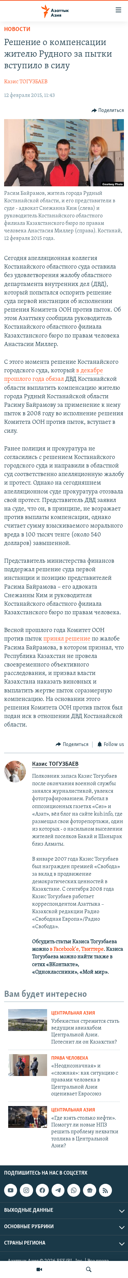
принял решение (66, 639)
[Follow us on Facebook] (42, 1190)
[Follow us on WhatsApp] (73, 1190)
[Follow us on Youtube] (10, 1190)
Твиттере (92, 949)
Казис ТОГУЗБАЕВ (25, 82)
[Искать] (89, 1269)
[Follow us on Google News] (89, 1190)
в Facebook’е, (65, 949)
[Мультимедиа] (39, 1269)
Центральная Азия (73, 1013)
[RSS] (105, 1190)
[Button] (107, 110)
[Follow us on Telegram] (58, 1190)
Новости (17, 30)
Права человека (69, 1058)
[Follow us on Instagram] (26, 1190)
